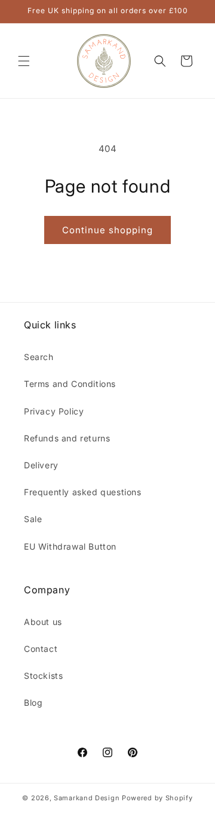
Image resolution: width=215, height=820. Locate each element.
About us (43, 622)
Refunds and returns (67, 438)
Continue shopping (107, 230)
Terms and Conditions (70, 384)
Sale (33, 519)
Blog (33, 702)
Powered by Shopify (157, 798)
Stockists (43, 675)
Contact (40, 649)
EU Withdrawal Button (70, 546)
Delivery (41, 465)
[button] (24, 61)
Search (39, 357)
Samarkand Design (86, 798)
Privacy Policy (54, 411)
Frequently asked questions (83, 492)
